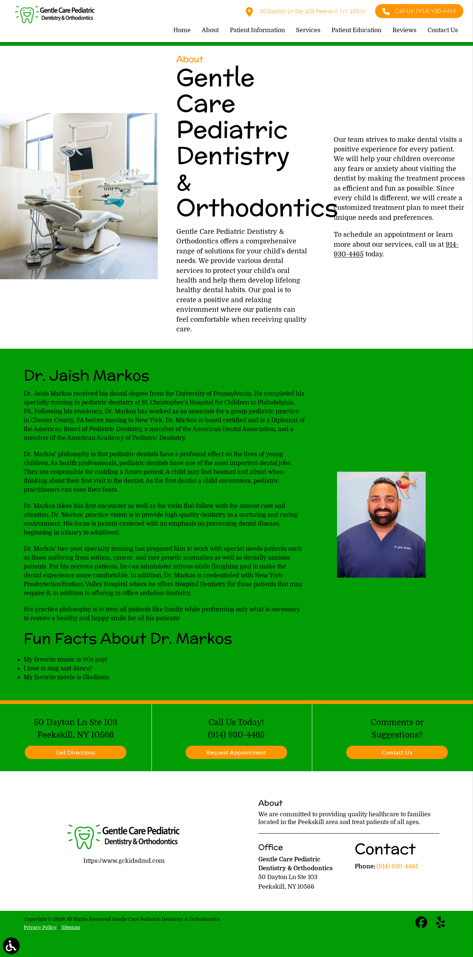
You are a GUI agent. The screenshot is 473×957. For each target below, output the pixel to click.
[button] (11, 945)
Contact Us (397, 752)
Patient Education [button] (356, 30)
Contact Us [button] (443, 30)
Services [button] (308, 30)
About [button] (210, 30)
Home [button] (182, 30)
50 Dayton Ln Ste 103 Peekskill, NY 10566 (312, 11)
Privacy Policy (40, 927)
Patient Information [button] (257, 30)
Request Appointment (236, 752)
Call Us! (425, 10)
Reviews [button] (404, 30)
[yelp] (440, 925)
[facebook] (422, 925)
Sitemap (70, 927)
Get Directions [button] (76, 752)
